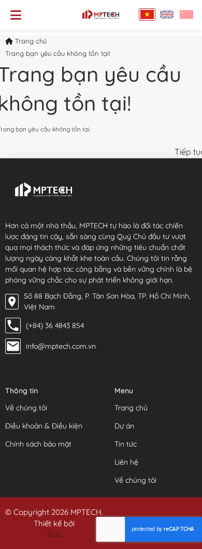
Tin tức (125, 444)
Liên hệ (126, 462)
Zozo (54, 534)
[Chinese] (186, 14)
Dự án (124, 426)
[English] (166, 14)
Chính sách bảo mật (38, 444)
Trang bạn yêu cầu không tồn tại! (57, 53)
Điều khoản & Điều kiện (43, 426)
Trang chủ (30, 41)
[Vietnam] (147, 14)
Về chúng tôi (26, 407)
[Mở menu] (15, 15)
